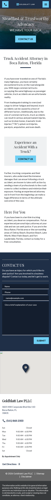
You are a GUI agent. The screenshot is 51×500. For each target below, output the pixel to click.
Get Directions (9, 464)
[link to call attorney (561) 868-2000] (5, 4)
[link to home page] (25, 4)
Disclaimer (26, 476)
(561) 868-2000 (14, 420)
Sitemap (40, 473)
